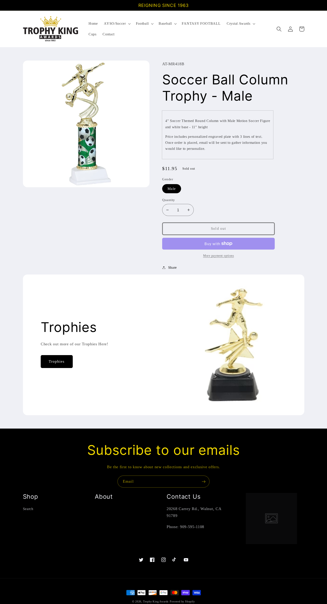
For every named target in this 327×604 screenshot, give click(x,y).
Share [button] (172, 267)
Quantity (168, 200)
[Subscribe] (203, 482)
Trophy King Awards (156, 601)
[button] (117, 23)
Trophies (57, 361)
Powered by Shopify (182, 601)
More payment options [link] (218, 255)
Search (28, 509)
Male (172, 189)
